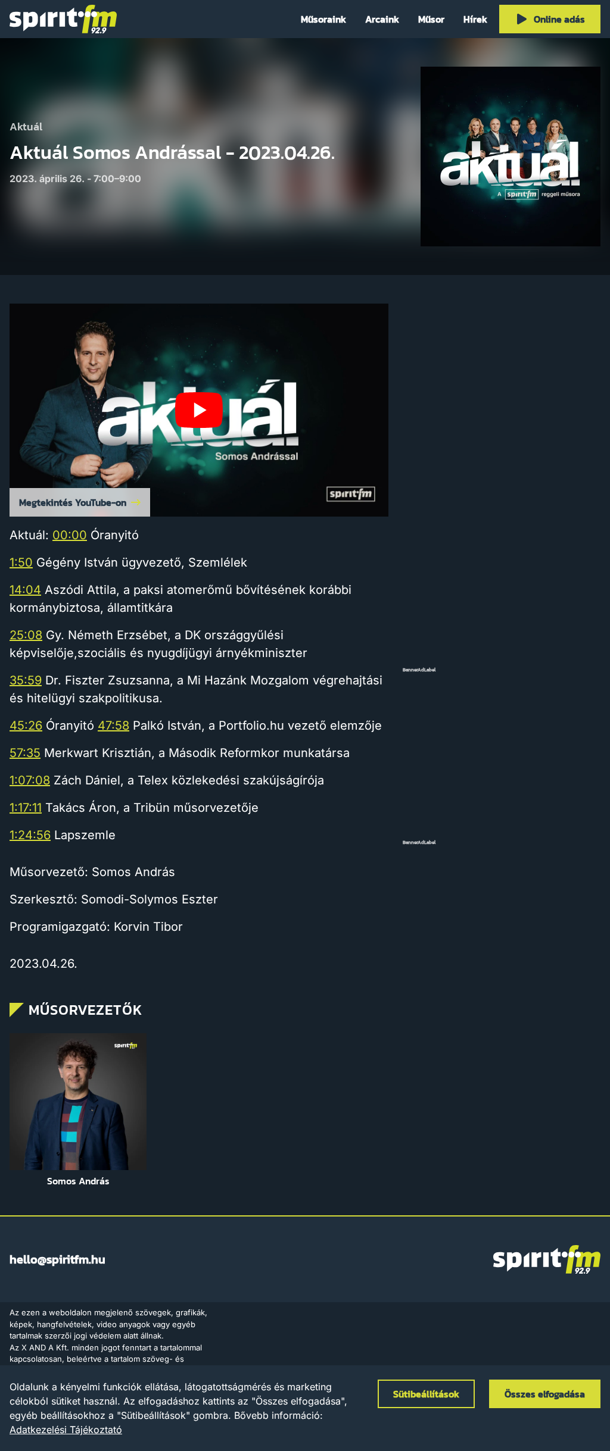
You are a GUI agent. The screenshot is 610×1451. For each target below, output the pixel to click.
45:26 (26, 725)
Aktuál (26, 127)
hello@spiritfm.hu (57, 1259)
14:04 (25, 590)
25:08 (26, 635)
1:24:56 (30, 835)
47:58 (113, 725)
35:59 (26, 680)
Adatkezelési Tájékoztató (66, 1430)
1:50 (21, 562)
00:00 (69, 535)
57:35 (25, 753)
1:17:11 (26, 807)
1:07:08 (30, 780)
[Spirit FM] (63, 19)
